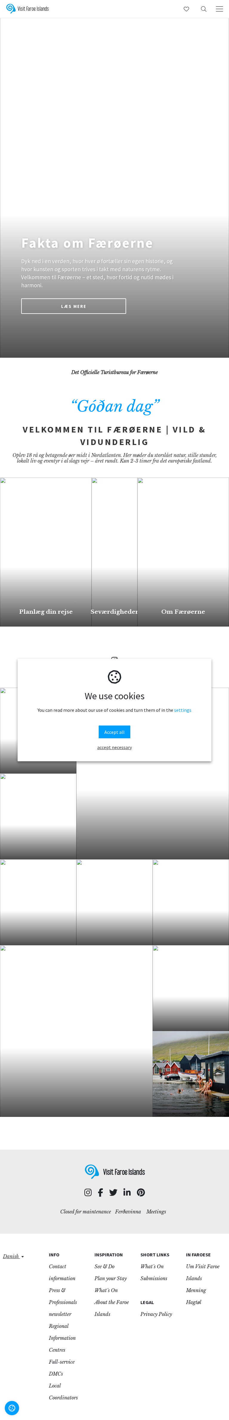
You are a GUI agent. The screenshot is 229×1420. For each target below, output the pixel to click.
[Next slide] (217, 179)
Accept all (114, 732)
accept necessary (114, 747)
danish (11, 1256)
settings (182, 710)
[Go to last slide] (12, 179)
